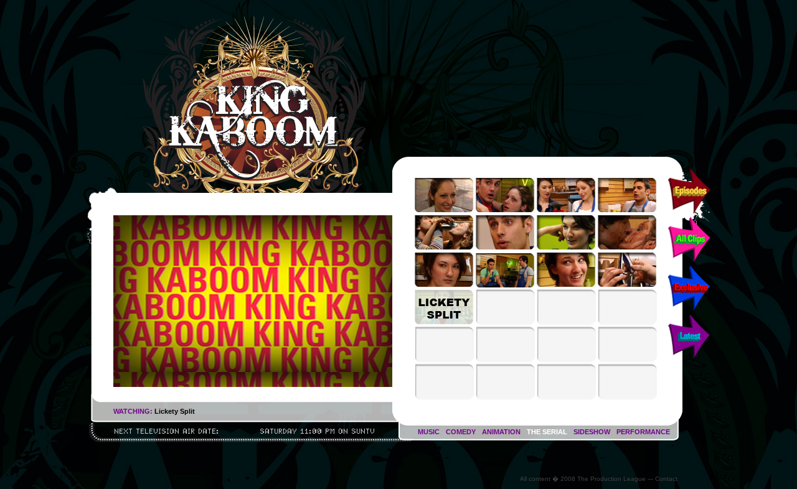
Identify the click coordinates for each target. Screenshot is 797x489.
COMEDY (461, 431)
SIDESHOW (591, 431)
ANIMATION (501, 431)
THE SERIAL (547, 431)
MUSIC (429, 431)
